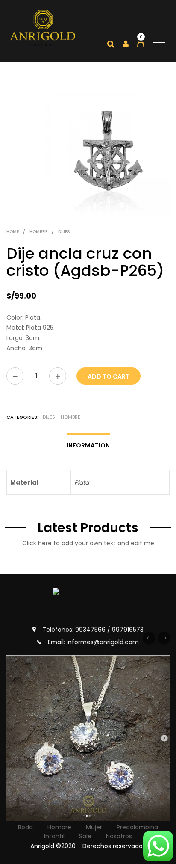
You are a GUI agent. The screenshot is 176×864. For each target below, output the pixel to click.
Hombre (38, 231)
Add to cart (108, 376)
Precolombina (137, 827)
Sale (85, 836)
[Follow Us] (88, 738)
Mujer (94, 827)
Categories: (22, 417)
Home (12, 231)
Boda (25, 827)
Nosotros (119, 836)
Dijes (64, 231)
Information (88, 445)
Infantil (54, 836)
